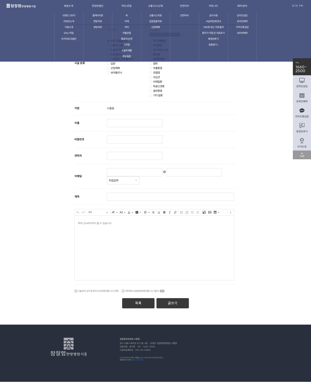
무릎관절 (126, 33)
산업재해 (155, 27)
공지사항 (213, 15)
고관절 (126, 44)
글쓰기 (173, 303)
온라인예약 (242, 21)
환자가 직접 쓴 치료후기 (213, 33)
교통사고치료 (155, 15)
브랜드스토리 (69, 15)
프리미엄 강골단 (68, 38)
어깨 (127, 21)
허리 (127, 27)
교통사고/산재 (155, 6)
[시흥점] (21, 5)
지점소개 (69, 27)
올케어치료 (97, 15)
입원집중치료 (155, 21)
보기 (162, 291)
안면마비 (184, 6)
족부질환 (126, 56)
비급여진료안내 (213, 21)
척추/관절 (126, 6)
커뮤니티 (213, 6)
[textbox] (154, 247)
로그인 (295, 5)
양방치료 (97, 27)
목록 (138, 303)
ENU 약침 (69, 33)
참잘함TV (213, 44)
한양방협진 (97, 6)
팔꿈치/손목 (126, 38)
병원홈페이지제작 (126, 360)
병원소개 (68, 6)
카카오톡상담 (242, 27)
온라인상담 (242, 15)
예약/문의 (242, 6)
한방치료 (97, 21)
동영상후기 (213, 38)
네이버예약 (242, 33)
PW (301, 5)
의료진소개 (68, 21)
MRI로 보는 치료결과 (213, 27)
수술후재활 (126, 50)
